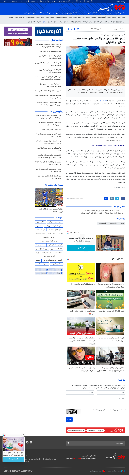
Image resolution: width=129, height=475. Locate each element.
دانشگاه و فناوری (92, 13)
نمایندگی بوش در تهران (43, 252)
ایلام (79, 17)
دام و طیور (113, 223)
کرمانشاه (85, 22)
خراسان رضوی (40, 17)
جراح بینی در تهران (55, 222)
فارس (110, 22)
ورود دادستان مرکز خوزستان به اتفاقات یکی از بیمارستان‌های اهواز (48, 142)
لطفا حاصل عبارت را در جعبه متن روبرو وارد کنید (109, 410)
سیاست (61, 13)
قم (101, 22)
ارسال (69, 419)
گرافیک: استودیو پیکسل (96, 471)
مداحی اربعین (40, 233)
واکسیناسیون (102, 223)
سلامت (84, 13)
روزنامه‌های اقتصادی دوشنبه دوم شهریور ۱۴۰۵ (50, 210)
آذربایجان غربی (101, 17)
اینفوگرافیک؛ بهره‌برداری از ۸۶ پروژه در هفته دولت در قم (49, 71)
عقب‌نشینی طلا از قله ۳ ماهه (51, 129)
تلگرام (88, 2)
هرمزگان (38, 22)
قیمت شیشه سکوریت (54, 226)
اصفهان (93, 17)
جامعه (79, 13)
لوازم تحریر (40, 222)
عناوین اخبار (121, 17)
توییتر (51, 2)
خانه (123, 13)
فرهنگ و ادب (117, 13)
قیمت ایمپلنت (40, 245)
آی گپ (74, 2)
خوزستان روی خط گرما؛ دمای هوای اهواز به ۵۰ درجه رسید (48, 96)
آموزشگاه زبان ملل (49, 256)
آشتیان (122, 223)
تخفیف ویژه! (13, 459)
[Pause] (98, 248)
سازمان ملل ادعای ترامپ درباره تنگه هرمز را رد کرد (49, 177)
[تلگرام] (31, 442)
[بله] (27, 442)
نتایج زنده (33, 2)
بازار (70, 13)
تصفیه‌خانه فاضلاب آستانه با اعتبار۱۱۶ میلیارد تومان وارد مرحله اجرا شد (49, 103)
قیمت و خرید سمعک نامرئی (53, 260)
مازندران (50, 22)
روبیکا (44, 2)
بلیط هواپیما (58, 252)
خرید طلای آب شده (55, 229)
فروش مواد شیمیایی (55, 245)
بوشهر (75, 17)
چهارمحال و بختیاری (61, 17)
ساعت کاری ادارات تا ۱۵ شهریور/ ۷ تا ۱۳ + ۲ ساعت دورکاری (48, 163)
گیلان (60, 22)
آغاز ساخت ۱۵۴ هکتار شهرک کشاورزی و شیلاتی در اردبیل (48, 64)
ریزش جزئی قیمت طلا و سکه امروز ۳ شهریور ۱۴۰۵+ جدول (49, 123)
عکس (44, 13)
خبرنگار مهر (103, 100)
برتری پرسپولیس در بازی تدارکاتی (50, 51)
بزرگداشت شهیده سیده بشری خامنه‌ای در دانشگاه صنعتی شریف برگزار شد (48, 116)
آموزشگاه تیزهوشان (42, 249)
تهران (70, 17)
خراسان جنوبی (50, 17)
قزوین (105, 22)
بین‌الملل (55, 13)
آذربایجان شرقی (111, 17)
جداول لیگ (24, 2)
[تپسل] (68, 232)
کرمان (91, 22)
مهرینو (38, 260)
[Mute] (102, 248)
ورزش (66, 13)
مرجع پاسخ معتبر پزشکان (49, 241)
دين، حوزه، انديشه (103, 13)
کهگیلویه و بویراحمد (75, 22)
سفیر (39, 226)
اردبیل (88, 17)
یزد (29, 22)
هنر (111, 13)
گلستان (66, 22)
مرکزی (44, 22)
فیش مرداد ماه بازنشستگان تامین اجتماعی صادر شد (50, 57)
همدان (33, 22)
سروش (81, 2)
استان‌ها (49, 13)
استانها (122, 29)
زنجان (16, 17)
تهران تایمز (56, 264)
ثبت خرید (81, 247)
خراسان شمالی (30, 17)
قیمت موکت (41, 229)
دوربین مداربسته (48, 237)
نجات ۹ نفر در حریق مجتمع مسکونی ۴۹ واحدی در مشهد (48, 135)
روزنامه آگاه (41, 264)
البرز (83, 17)
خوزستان (22, 17)
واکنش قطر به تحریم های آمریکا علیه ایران (49, 149)
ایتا (38, 2)
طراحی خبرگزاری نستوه (114, 471)
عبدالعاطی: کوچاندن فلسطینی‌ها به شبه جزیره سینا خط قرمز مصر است (48, 78)
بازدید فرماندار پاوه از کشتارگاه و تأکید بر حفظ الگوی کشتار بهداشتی (101, 213)
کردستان (96, 22)
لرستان (56, 22)
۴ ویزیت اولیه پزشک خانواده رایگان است (48, 91)
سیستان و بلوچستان (119, 22)
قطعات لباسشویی (56, 249)
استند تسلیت (51, 233)
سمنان (11, 17)
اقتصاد (75, 13)
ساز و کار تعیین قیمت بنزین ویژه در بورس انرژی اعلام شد (49, 85)
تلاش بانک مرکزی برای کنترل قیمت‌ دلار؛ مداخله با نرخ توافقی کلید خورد (49, 156)
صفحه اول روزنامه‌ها (54, 185)
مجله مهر (35, 13)
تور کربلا (59, 233)
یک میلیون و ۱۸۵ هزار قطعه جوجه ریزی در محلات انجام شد (103, 210)
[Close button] (23, 434)
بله (67, 2)
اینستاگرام (60, 2)
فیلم (40, 13)
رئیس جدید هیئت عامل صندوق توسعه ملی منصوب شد (48, 170)
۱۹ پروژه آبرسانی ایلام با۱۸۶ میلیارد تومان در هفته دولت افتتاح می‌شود (48, 45)
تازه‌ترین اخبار (57, 40)
